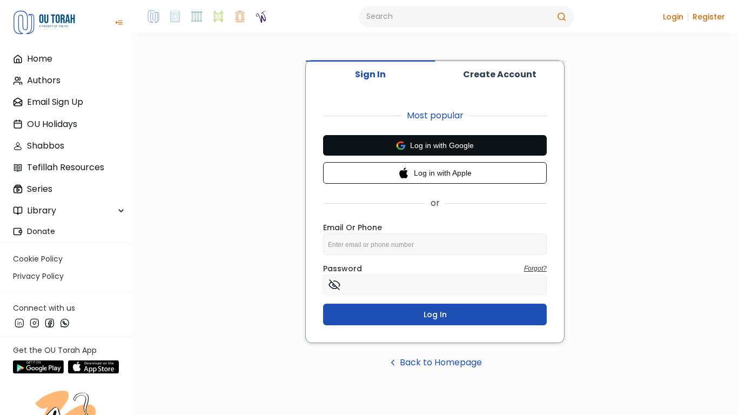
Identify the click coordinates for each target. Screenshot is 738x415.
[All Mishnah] (175, 16)
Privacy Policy (38, 276)
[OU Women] (261, 16)
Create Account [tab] (499, 74)
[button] (673, 16)
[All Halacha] (196, 16)
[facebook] (49, 322)
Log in (435, 314)
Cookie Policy (38, 258)
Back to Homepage (441, 362)
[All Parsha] (218, 16)
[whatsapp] (64, 322)
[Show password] (334, 284)
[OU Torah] (153, 16)
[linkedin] (19, 322)
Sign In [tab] (370, 74)
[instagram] (34, 322)
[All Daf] (240, 16)
